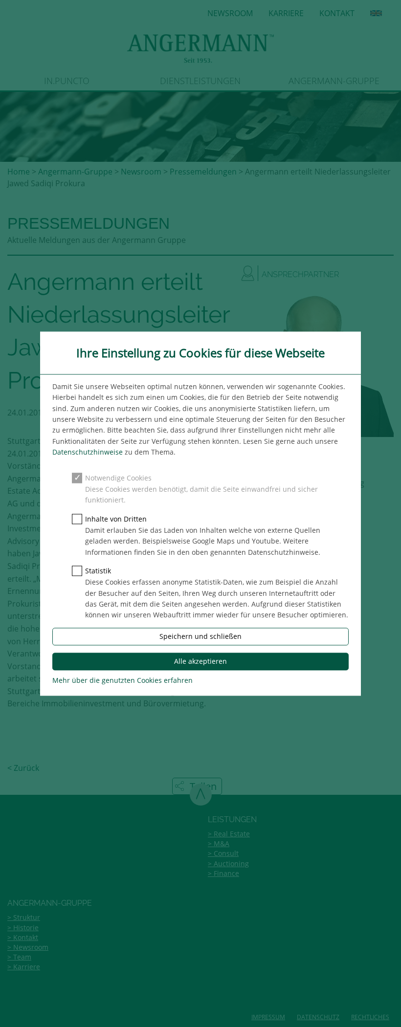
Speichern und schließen (200, 636)
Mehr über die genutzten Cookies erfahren (122, 680)
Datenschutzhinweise (87, 452)
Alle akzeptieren (200, 661)
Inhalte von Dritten (116, 519)
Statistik (98, 570)
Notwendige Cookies (118, 477)
